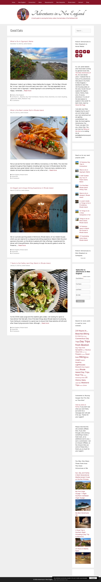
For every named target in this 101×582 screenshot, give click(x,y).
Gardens (83, 354)
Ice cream (58, 97)
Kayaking (64, 97)
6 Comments (15, 178)
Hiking (82, 357)
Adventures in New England (58, 13)
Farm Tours (84, 352)
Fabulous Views (43, 97)
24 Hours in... (15, 97)
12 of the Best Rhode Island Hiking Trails (83, 187)
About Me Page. (80, 105)
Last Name (78, 289)
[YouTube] (77, 55)
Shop (87, 2)
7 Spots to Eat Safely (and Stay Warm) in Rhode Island (30, 263)
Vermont (80, 2)
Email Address (80, 278)
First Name (78, 284)
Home (13, 2)
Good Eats (52, 97)
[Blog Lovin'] (80, 55)
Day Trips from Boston (32, 97)
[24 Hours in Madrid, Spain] (83, 563)
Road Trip (79, 375)
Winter (85, 385)
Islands (83, 360)
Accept (93, 578)
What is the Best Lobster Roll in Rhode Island (27, 110)
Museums (78, 367)
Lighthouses (13, 98)
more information (83, 578)
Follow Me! (83, 258)
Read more (27, 90)
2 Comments (15, 100)
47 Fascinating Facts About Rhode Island (84, 238)
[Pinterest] (80, 51)
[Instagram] (77, 51)
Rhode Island (71, 2)
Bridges (85, 336)
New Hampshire (60, 2)
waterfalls (78, 383)
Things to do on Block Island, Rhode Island (84, 220)
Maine (40, 2)
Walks (19, 98)
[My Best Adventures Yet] (83, 527)
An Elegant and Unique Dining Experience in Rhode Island (31, 188)
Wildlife (81, 385)
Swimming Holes (80, 377)
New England (21, 2)
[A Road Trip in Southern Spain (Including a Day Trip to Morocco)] (83, 546)
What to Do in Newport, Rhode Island (84, 195)
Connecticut (32, 2)
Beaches (22, 97)
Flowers (78, 354)
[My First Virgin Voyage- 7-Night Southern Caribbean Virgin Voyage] (83, 510)
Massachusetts (49, 2)
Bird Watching (79, 336)
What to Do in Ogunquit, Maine (21, 41)
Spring (84, 375)
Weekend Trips (26, 98)
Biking (86, 333)
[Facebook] (88, 51)
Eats (84, 350)
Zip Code (78, 295)
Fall (81, 352)
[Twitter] (84, 51)
